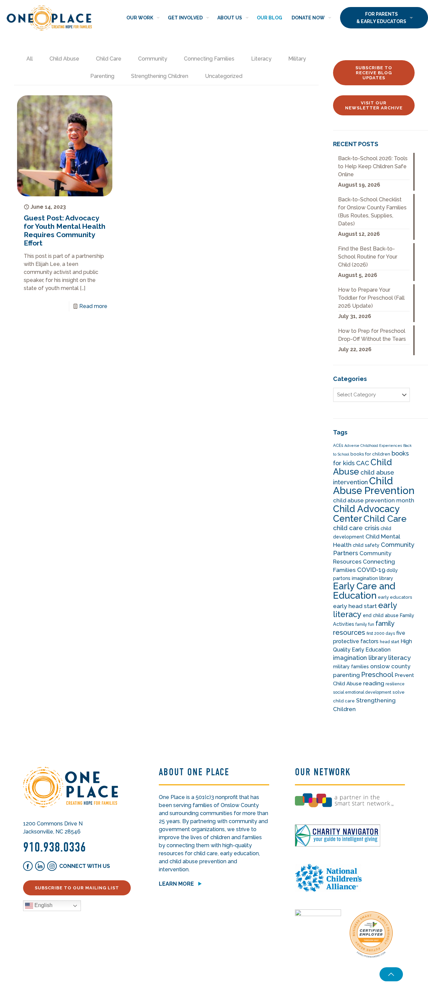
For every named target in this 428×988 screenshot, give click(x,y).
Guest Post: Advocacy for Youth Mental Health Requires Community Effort (64, 230)
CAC (362, 463)
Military (297, 59)
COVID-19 (371, 569)
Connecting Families (209, 59)
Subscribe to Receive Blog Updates (373, 72)
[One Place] (49, 17)
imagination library (360, 657)
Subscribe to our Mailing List (77, 887)
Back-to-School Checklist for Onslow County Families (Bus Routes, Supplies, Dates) (372, 211)
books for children (370, 454)
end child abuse (381, 615)
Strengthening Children (159, 76)
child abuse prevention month (373, 500)
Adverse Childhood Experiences (373, 445)
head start (389, 641)
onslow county (390, 666)
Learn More (176, 884)
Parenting (102, 76)
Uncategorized (223, 76)
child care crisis (356, 528)
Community (152, 59)
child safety (366, 545)
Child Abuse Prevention (374, 485)
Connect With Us (84, 866)
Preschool (377, 675)
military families (351, 666)
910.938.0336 (54, 847)
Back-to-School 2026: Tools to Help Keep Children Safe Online (373, 166)
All (29, 59)
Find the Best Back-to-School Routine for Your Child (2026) (367, 256)
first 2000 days (380, 633)
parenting (346, 675)
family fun (364, 624)
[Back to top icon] (391, 974)
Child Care (108, 59)
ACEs (338, 445)
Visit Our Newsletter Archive (374, 105)
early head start (355, 606)
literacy (399, 658)
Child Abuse (64, 59)
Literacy (261, 59)
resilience (395, 684)
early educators (395, 597)
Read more (93, 306)
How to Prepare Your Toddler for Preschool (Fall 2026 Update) (371, 298)
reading (373, 683)
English (42, 905)
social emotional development (362, 692)
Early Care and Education (364, 591)
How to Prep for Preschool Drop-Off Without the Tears (372, 335)
